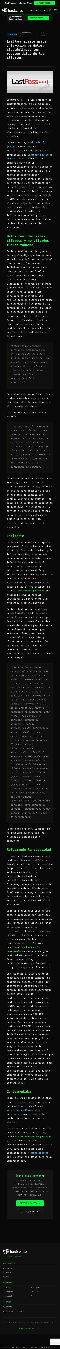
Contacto (7, 1307)
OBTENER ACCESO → (30, 1203)
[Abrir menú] (55, 10)
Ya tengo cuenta (30, 1211)
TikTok (34, 1292)
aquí (20, 1082)
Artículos (45, 1347)
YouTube (7, 1287)
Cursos (24, 1347)
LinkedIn (35, 1287)
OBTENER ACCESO (45, 3)
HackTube (5, 1347)
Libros (55, 1347)
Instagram (8, 1292)
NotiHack (34, 1347)
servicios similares (20, 1110)
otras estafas (39, 1152)
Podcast (15, 1347)
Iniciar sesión (38, 10)
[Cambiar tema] (49, 10)
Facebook (7, 1296)
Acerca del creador (13, 1311)
